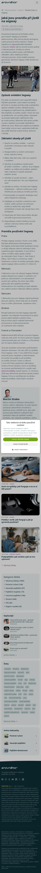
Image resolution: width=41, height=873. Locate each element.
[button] (20, 450)
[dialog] (20, 436)
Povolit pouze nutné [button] (20, 444)
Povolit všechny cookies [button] (20, 439)
